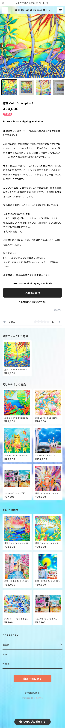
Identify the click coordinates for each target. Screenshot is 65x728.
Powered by (29, 698)
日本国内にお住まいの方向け (32, 302)
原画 (5, 654)
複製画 (6, 644)
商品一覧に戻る (32, 678)
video (6, 663)
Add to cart (32, 292)
